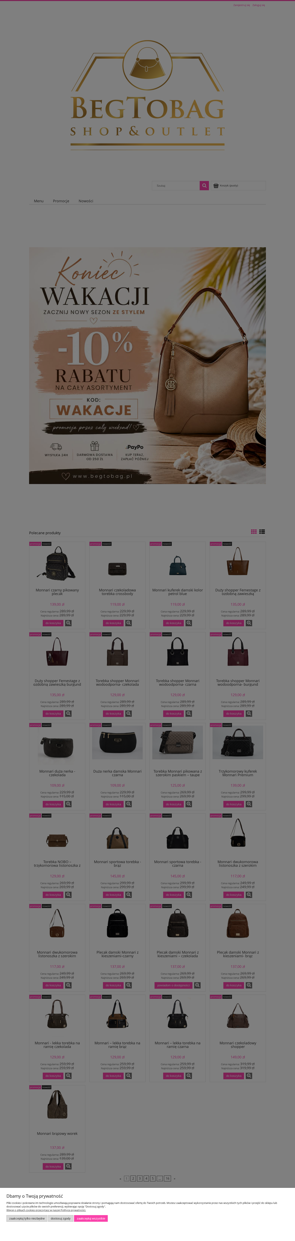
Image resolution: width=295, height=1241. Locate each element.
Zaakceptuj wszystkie (91, 1218)
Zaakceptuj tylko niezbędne (27, 1218)
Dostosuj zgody (61, 1218)
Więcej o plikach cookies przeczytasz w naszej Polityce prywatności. (46, 1210)
